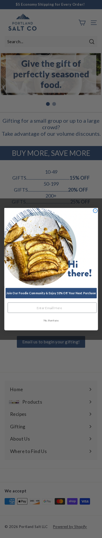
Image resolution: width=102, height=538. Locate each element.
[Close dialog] (95, 210)
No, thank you (51, 320)
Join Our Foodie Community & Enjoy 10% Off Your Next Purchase (51, 293)
